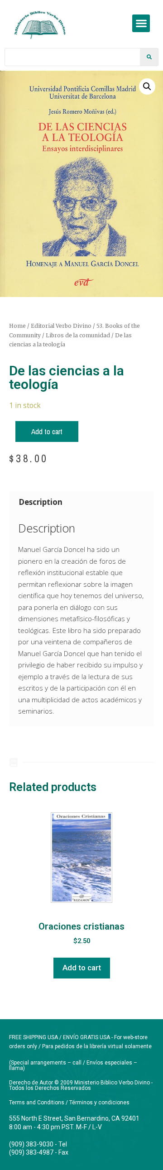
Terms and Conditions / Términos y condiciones (69, 1102)
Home (17, 325)
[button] (141, 23)
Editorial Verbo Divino (61, 325)
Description (40, 502)
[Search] (149, 57)
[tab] (81, 501)
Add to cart (46, 431)
